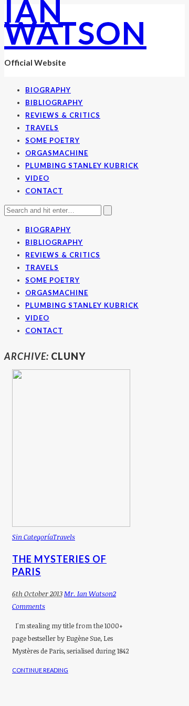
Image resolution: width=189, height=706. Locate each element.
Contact (44, 190)
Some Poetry (52, 140)
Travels (42, 127)
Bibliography (54, 102)
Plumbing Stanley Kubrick (82, 165)
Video (37, 178)
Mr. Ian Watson (88, 593)
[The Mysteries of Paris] (71, 524)
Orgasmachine (56, 153)
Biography (48, 90)
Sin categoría (32, 537)
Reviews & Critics (62, 115)
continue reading (40, 670)
